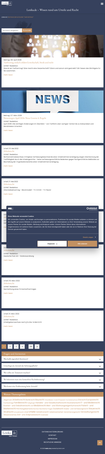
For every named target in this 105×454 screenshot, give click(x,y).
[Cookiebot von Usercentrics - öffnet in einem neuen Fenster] (88, 208)
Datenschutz (73, 400)
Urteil (26, 412)
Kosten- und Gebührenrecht (17, 405)
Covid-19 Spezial (59, 400)
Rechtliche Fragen (46, 409)
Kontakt (52, 435)
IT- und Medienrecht (90, 402)
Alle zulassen (82, 244)
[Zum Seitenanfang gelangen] (99, 442)
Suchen (28, 30)
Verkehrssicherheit (56, 412)
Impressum (52, 439)
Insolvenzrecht (73, 402)
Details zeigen (88, 237)
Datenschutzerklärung (52, 432)
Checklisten (49, 400)
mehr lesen (8, 75)
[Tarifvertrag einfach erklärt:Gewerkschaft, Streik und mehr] (52, 46)
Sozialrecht (58, 408)
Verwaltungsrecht (90, 411)
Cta (66, 400)
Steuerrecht (94, 408)
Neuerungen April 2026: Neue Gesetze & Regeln (25, 118)
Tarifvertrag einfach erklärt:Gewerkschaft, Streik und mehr (28, 62)
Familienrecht (20, 402)
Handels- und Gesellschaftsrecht (50, 402)
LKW (31, 406)
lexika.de (4, 17)
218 (31, 346)
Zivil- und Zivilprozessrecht (28, 414)
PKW (18, 409)
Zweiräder (44, 415)
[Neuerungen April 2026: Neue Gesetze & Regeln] (52, 101)
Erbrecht (82, 399)
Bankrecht (30, 399)
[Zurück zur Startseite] (7, 3)
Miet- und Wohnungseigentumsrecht (63, 405)
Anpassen (51, 244)
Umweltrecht (19, 412)
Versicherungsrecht (72, 412)
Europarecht (92, 399)
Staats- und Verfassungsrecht (76, 409)
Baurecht (39, 399)
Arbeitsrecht (9, 151)
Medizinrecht (40, 405)
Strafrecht (9, 412)
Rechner (36, 409)
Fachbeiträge (9, 403)
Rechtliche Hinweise (52, 442)
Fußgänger (31, 403)
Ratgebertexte (26, 408)
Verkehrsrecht (42, 412)
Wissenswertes (10, 414)
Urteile (32, 411)
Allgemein (8, 400)
